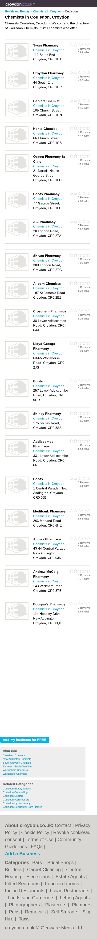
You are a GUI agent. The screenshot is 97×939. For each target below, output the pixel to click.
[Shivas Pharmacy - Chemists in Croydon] (16, 270)
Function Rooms (63, 883)
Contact (63, 825)
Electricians (39, 876)
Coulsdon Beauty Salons (17, 788)
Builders (14, 869)
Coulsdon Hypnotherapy (17, 803)
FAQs (37, 846)
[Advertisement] (48, 682)
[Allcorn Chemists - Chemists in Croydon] (16, 298)
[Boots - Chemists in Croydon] (16, 395)
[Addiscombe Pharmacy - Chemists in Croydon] (16, 456)
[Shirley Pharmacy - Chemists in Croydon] (16, 428)
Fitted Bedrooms (23, 883)
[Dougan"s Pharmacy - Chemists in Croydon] (16, 618)
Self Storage (64, 911)
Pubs (15, 911)
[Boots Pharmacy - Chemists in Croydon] (16, 208)
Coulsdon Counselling (15, 792)
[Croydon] (35, 7)
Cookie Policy (35, 832)
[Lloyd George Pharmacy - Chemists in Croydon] (16, 358)
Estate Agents (71, 876)
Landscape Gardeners (32, 897)
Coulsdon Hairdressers (16, 799)
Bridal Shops (61, 862)
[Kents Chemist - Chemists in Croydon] (16, 143)
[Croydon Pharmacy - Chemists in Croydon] (16, 87)
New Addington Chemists (17, 759)
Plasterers (56, 904)
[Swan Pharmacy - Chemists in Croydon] (16, 60)
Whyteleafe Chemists (15, 773)
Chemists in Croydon (48, 50)
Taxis (24, 918)
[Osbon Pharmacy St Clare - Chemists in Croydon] (16, 171)
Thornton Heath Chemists (17, 766)
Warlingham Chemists (15, 770)
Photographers (25, 904)
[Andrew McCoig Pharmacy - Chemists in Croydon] (16, 586)
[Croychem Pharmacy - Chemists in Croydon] (16, 325)
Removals (36, 911)
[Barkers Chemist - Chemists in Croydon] (16, 115)
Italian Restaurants (70, 890)
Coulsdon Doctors (13, 795)
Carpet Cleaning (44, 869)
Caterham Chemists (14, 755)
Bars (37, 862)
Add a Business (22, 853)
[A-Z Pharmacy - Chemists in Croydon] (16, 236)
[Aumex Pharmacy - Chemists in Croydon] (16, 553)
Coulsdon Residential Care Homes (22, 806)
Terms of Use (39, 839)
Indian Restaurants (25, 890)
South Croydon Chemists (17, 762)
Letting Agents (75, 897)
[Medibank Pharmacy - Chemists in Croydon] (16, 525)
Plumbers (82, 904)
